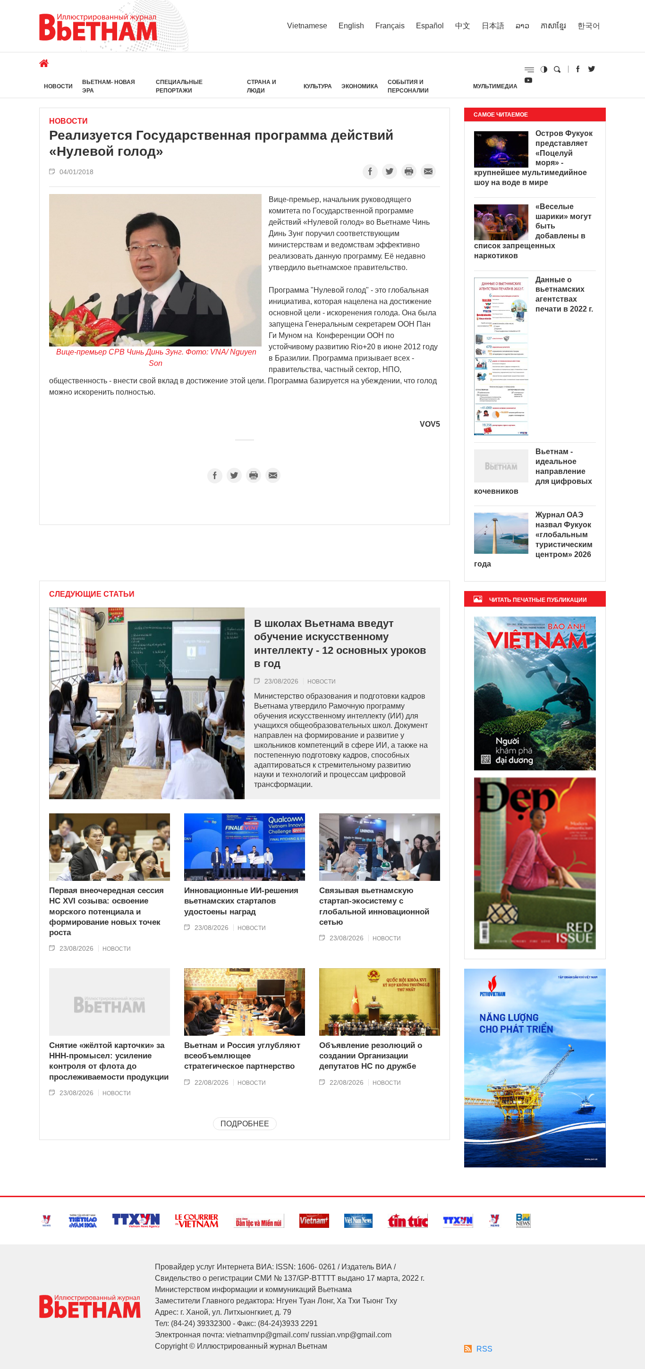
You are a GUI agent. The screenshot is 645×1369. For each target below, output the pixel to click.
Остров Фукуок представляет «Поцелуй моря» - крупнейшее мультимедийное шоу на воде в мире (533, 157)
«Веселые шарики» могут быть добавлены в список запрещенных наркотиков (533, 231)
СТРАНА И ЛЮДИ (261, 86)
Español (430, 26)
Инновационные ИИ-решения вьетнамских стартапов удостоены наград (241, 901)
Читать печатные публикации (538, 600)
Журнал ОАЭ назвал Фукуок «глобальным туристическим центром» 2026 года (533, 539)
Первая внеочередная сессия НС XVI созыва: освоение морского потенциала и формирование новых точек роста (106, 911)
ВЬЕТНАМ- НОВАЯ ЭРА (108, 86)
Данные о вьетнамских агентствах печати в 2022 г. (564, 294)
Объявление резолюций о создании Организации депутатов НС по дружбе (370, 1056)
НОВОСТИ (58, 86)
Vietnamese (307, 26)
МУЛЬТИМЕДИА (495, 86)
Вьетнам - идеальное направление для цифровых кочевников (533, 471)
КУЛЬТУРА (318, 86)
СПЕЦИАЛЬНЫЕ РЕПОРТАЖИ (179, 86)
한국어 (588, 26)
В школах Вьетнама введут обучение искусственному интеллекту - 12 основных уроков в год (340, 643)
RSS (484, 1349)
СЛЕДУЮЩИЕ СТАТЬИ (92, 594)
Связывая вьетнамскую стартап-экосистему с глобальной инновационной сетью (374, 906)
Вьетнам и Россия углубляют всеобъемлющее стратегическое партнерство (242, 1056)
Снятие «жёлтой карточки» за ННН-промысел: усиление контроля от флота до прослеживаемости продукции (109, 1061)
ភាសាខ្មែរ (553, 26)
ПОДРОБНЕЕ (245, 1124)
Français (390, 26)
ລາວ (522, 26)
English (351, 26)
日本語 (493, 26)
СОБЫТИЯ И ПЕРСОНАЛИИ (408, 86)
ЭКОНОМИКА (359, 86)
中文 (462, 26)
